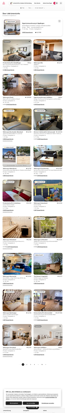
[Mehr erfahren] (15, 15)
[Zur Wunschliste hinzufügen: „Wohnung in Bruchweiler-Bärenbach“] (29, 110)
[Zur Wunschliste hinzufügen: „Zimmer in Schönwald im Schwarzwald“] (60, 110)
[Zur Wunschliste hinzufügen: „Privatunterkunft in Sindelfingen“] (29, 41)
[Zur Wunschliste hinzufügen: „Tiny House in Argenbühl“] (60, 255)
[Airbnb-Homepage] (4, 3)
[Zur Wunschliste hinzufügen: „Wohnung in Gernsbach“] (29, 326)
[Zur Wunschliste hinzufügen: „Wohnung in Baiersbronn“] (29, 147)
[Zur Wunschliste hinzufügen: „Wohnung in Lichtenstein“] (60, 218)
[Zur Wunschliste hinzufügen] (59, 21)
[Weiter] (45, 364)
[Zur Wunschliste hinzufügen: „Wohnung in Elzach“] (29, 76)
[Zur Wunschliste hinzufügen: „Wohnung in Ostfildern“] (60, 326)
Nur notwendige (31, 403)
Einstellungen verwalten (48, 403)
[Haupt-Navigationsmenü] (60, 3)
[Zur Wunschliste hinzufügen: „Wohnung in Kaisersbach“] (60, 181)
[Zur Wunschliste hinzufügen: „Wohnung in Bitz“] (60, 41)
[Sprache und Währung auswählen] (56, 3)
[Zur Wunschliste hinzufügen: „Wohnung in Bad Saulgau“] (29, 291)
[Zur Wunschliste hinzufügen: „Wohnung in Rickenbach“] (29, 218)
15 (42, 364)
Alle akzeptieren (14, 403)
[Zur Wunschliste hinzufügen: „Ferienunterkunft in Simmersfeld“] (60, 291)
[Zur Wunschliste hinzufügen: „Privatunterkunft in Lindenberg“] (29, 181)
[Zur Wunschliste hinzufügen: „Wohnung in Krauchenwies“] (60, 147)
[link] (19, 364)
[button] (27, 32)
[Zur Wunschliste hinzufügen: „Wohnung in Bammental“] (29, 255)
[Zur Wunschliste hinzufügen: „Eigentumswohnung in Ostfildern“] (60, 76)
